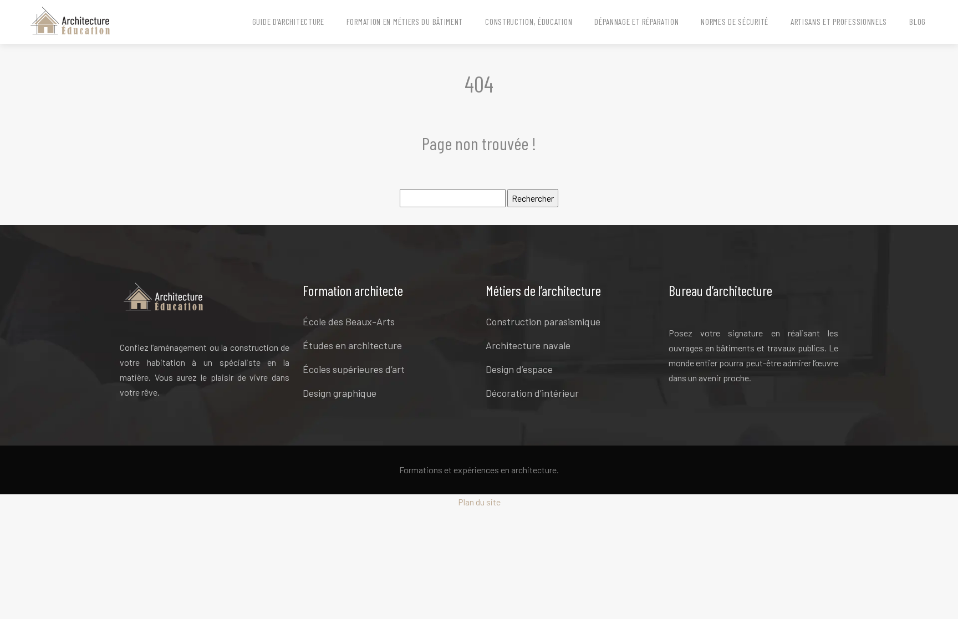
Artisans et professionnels (839, 22)
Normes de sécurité (734, 22)
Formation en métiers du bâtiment (404, 22)
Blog (917, 22)
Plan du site (479, 502)
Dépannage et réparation (636, 22)
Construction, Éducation (528, 22)
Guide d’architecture (288, 22)
